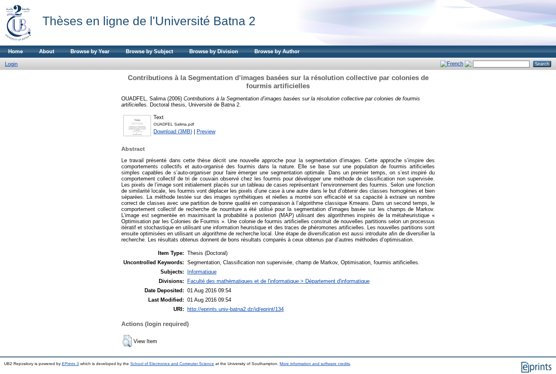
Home (15, 51)
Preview (206, 131)
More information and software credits (315, 363)
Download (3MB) (172, 131)
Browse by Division (213, 51)
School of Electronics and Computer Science (172, 363)
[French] (451, 64)
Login (11, 64)
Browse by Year (89, 51)
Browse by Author (277, 51)
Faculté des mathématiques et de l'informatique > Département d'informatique (278, 281)
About (46, 51)
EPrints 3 (70, 363)
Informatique (202, 272)
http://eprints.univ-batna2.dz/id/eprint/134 (235, 309)
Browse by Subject (149, 51)
